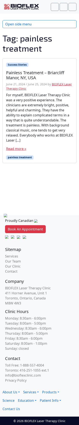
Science (9, 400)
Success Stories (17, 64)
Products (49, 392)
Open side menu (18, 24)
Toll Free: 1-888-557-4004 (24, 365)
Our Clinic (13, 266)
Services (11, 256)
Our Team (13, 261)
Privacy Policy (16, 380)
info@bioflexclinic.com (23, 375)
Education (26, 400)
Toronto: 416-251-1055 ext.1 (27, 370)
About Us (10, 392)
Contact (11, 271)
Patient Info (49, 400)
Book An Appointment (25, 229)
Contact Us (11, 409)
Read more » (16, 148)
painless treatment (20, 157)
